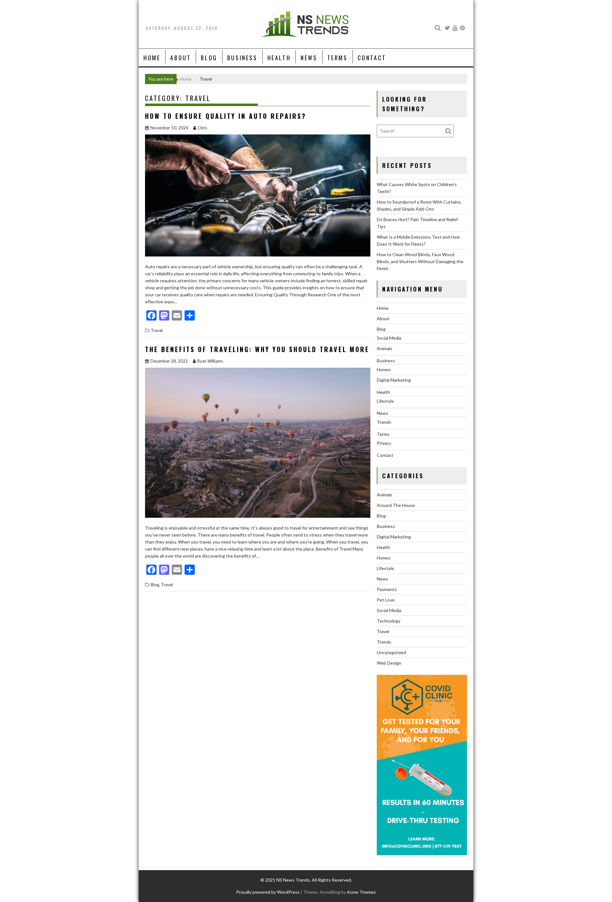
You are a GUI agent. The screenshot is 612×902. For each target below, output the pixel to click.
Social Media (389, 338)
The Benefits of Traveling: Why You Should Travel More (257, 349)
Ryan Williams (210, 361)
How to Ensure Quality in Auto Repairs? (225, 116)
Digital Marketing (394, 380)
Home (151, 58)
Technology (388, 621)
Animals (384, 348)
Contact (372, 58)
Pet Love (386, 600)
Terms (337, 58)
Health (279, 58)
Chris (202, 127)
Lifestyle (385, 401)
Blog (209, 58)
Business (242, 58)
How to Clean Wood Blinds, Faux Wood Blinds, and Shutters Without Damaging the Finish (420, 261)
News (309, 58)
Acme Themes (361, 892)
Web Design (389, 663)
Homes (384, 369)
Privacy (384, 443)
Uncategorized (391, 652)
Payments (387, 589)
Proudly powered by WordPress (268, 892)
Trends (384, 422)
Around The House (396, 505)
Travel (157, 330)
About (180, 58)
